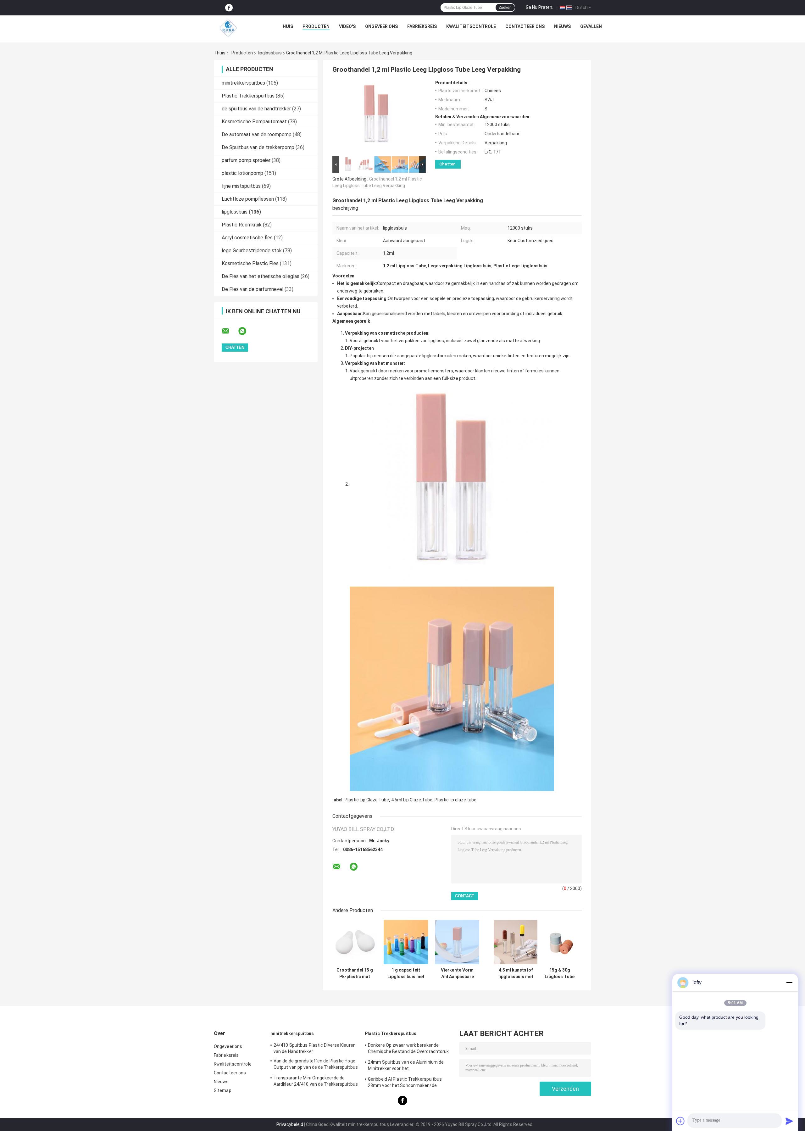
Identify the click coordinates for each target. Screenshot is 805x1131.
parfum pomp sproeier (246, 160)
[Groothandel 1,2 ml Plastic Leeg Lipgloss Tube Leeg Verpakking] (376, 117)
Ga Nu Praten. (539, 7)
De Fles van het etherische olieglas (260, 276)
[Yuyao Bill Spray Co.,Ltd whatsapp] (246, 331)
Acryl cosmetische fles (247, 238)
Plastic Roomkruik (242, 225)
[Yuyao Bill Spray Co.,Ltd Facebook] (229, 8)
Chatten (447, 164)
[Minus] (789, 982)
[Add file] (680, 1121)
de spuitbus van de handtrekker (256, 109)
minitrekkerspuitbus (243, 83)
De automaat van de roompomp (256, 134)
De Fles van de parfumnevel (252, 289)
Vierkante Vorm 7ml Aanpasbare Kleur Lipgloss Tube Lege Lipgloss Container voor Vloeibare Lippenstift (457, 973)
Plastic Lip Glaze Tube (367, 799)
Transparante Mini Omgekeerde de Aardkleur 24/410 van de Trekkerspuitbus (316, 1081)
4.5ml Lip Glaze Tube (411, 799)
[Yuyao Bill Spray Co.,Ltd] (228, 28)
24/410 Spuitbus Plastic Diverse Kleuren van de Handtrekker (315, 1048)
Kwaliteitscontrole (471, 26)
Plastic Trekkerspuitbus (248, 96)
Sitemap (222, 1090)
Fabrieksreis (422, 26)
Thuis (219, 52)
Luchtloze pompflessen (248, 199)
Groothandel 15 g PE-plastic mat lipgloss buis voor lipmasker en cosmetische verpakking (354, 973)
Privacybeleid (289, 1124)
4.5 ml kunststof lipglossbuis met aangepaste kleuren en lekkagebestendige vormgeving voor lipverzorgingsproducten (515, 973)
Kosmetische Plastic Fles (250, 263)
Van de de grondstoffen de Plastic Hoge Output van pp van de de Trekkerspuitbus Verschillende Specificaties (316, 1065)
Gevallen (591, 26)
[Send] (789, 1121)
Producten (316, 26)
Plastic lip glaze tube (455, 799)
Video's (347, 26)
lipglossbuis (270, 52)
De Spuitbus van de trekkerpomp (258, 147)
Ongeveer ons (381, 26)
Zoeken (505, 7)
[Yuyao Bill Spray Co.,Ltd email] (229, 331)
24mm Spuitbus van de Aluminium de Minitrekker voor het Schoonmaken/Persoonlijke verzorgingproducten (406, 1066)
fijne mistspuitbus (241, 186)
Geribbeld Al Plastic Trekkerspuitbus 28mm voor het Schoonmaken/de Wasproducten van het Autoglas (405, 1083)
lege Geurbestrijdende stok (252, 251)
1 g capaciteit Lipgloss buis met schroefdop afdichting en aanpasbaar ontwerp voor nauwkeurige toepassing (406, 973)
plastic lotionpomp (242, 173)
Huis (288, 26)
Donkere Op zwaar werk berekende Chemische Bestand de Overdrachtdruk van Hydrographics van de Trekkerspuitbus (408, 1049)
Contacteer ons (525, 26)
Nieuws (562, 26)
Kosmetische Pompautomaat (254, 122)
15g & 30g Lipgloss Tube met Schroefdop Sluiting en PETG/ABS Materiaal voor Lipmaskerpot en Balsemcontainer (560, 973)
